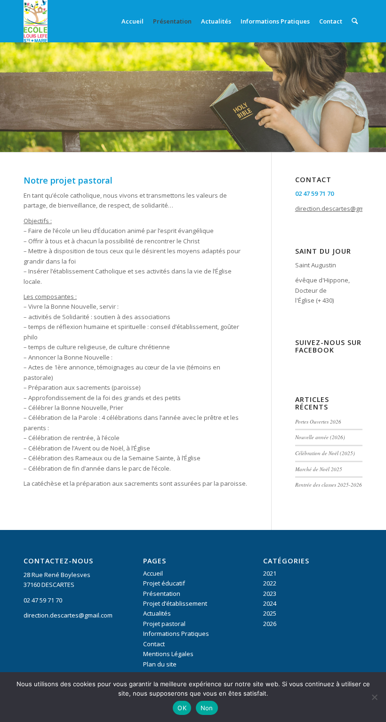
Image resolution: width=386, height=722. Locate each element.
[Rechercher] (354, 21)
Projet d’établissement (175, 603)
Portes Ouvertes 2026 (318, 421)
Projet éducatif (164, 583)
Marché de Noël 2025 (318, 469)
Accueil (153, 573)
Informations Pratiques (176, 633)
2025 (269, 613)
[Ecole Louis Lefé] (36, 21)
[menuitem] (132, 21)
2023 (269, 593)
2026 (269, 623)
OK (181, 708)
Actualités (157, 613)
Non (207, 708)
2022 (269, 583)
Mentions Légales (168, 654)
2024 (269, 603)
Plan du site (160, 664)
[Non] (374, 697)
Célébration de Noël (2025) (325, 453)
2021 (269, 573)
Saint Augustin (315, 265)
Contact (154, 644)
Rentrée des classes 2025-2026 (328, 484)
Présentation (161, 593)
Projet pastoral (164, 623)
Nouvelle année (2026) (320, 437)
